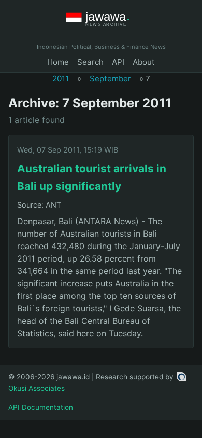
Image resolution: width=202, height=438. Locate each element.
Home (58, 62)
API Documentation (40, 407)
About (144, 62)
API (118, 62)
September (110, 79)
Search (90, 62)
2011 (60, 79)
